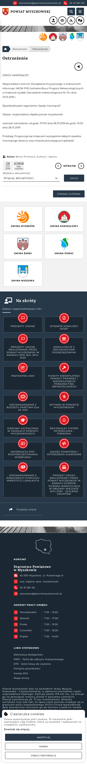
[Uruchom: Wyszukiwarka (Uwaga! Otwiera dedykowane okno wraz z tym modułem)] (71, 11)
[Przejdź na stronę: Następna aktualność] (81, 166)
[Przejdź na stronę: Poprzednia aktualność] (58, 166)
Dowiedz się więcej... (17, 729)
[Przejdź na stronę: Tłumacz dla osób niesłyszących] (80, 20)
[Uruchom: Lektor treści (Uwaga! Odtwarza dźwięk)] (53, 20)
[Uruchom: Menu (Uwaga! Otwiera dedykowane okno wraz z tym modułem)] (80, 11)
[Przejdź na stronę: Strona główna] (5, 49)
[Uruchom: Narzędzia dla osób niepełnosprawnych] (71, 20)
